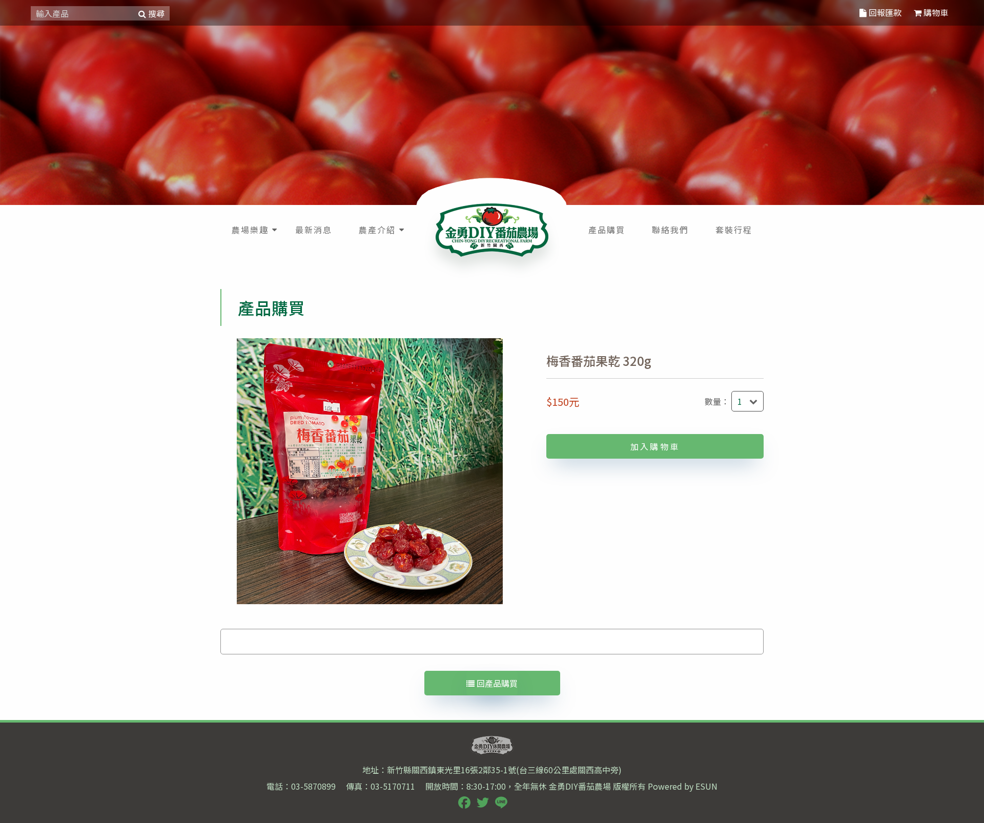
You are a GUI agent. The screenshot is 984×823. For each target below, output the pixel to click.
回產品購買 (496, 683)
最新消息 (313, 229)
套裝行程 (733, 229)
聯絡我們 (670, 229)
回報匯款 (884, 12)
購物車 (934, 12)
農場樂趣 (250, 229)
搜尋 (155, 13)
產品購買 (606, 229)
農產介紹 (377, 229)
